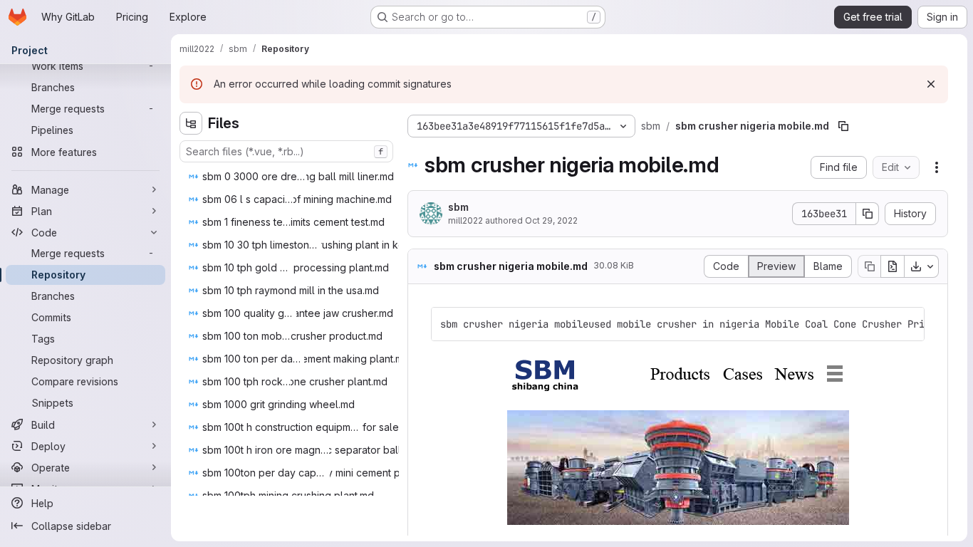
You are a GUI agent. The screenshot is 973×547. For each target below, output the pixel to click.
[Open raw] (892, 266)
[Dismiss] (931, 84)
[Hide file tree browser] (190, 123)
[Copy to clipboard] (907, 324)
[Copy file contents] (869, 266)
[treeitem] (295, 176)
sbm (458, 207)
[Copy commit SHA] (867, 213)
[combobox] (286, 151)
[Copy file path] (843, 126)
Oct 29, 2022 (551, 220)
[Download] (922, 266)
